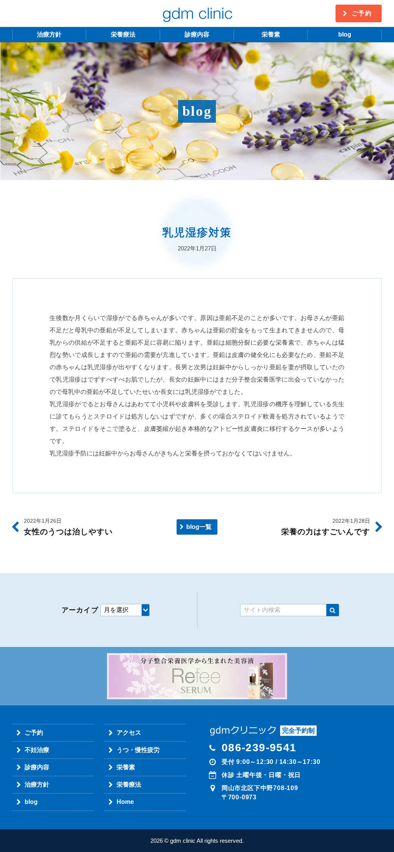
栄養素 (271, 34)
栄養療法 (123, 34)
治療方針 (49, 34)
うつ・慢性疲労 (138, 750)
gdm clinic (197, 13)
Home (125, 802)
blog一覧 (199, 527)
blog (344, 34)
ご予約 (362, 13)
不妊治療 (37, 750)
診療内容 (197, 34)
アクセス (129, 732)
